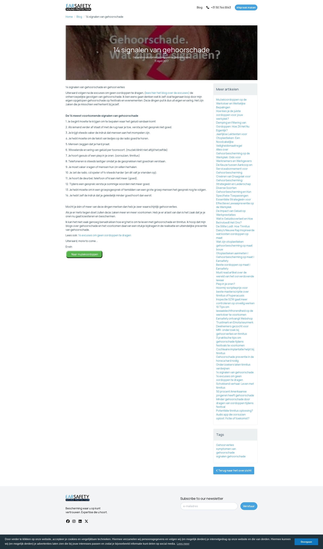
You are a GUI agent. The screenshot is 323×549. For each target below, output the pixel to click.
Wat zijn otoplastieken (230, 241)
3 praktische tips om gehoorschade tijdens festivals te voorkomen (230, 341)
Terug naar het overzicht (235, 470)
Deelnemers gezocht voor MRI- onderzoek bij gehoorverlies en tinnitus (232, 330)
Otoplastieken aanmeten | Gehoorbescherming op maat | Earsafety (235, 257)
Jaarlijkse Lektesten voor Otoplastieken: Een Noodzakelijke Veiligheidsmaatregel (231, 139)
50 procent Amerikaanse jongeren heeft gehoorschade (235, 393)
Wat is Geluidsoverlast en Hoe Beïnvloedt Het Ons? (234, 220)
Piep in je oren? (225, 284)
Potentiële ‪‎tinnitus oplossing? (234, 410)
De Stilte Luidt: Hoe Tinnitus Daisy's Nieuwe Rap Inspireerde (235, 228)
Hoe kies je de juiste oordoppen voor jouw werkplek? (229, 115)
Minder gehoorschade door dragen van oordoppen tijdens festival (235, 403)
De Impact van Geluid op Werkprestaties (231, 213)
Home (69, 16)
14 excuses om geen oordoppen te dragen (104, 235)
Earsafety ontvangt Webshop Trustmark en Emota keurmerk (234, 320)
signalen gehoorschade (231, 456)
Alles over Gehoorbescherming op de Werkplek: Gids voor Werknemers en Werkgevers (234, 155)
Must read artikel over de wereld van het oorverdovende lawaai (235, 276)
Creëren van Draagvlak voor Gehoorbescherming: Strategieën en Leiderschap (233, 180)
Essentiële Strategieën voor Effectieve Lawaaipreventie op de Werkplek (235, 203)
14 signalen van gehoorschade (235, 372)
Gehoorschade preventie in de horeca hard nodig (235, 359)
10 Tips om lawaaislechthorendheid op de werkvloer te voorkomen (234, 310)
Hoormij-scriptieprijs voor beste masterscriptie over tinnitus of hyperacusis (232, 291)
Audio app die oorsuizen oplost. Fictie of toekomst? (232, 416)
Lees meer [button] (183, 543)
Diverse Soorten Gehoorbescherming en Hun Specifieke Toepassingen (233, 191)
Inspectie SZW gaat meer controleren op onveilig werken (235, 301)
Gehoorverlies (225, 445)
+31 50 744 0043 (221, 7)
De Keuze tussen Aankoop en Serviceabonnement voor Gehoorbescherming (234, 168)
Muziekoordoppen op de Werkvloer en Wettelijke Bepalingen (231, 103)
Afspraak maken (246, 7)
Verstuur (249, 506)
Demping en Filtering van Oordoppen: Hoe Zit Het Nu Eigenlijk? (232, 126)
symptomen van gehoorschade (226, 451)
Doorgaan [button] (306, 541)
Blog (199, 7)
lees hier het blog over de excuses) (167, 93)
